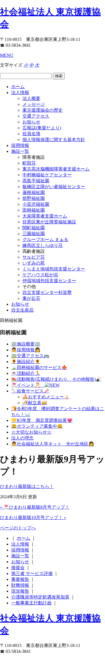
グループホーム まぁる (45, 239)
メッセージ (33, 104)
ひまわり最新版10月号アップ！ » (33, 517)
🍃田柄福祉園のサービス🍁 (39, 367)
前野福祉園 (33, 198)
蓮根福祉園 (33, 192)
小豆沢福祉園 (35, 204)
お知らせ (31, 122)
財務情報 (20, 585)
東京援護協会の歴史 (42, 110)
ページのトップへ (18, 527)
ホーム (18, 86)
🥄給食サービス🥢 (30, 391)
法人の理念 (22, 438)
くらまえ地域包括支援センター (53, 269)
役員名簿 (31, 133)
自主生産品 (22, 310)
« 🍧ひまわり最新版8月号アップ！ (34, 507)
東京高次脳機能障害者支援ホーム (56, 169)
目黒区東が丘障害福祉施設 (49, 221)
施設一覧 (20, 151)
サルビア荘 (33, 257)
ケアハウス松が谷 (40, 274)
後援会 (18, 567)
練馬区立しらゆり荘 (42, 245)
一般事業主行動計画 (31, 602)
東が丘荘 (31, 298)
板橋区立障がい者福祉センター (53, 186)
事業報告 (20, 579)
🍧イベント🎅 (28, 385)
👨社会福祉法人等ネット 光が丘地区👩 (52, 443)
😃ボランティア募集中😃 (37, 426)
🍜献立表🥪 (34, 402)
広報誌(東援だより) (41, 127)
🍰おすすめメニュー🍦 (45, 396)
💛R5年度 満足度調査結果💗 (42, 420)
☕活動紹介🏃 (25, 373)
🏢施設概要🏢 (25, 344)
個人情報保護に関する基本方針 (53, 139)
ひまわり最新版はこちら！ (27, 486)
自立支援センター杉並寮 (47, 292)
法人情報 (20, 92)
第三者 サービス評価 (32, 573)
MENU (6, 55)
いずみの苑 (33, 263)
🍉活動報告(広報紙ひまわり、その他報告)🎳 (56, 379)
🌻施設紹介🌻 (25, 361)
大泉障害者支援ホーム (44, 216)
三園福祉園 (33, 233)
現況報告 (20, 591)
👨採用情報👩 (25, 349)
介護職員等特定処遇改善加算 (40, 597)
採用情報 (20, 145)
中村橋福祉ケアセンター (47, 174)
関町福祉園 (33, 227)
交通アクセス (35, 116)
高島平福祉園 (35, 180)
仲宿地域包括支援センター (49, 280)
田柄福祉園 (33, 210)
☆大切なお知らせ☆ (31, 432)
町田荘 (29, 163)
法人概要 (31, 98)
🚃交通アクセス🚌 (30, 355)
